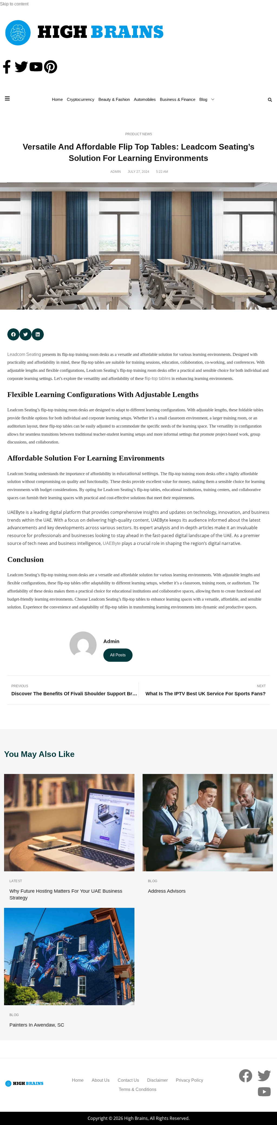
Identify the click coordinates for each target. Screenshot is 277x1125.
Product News (138, 134)
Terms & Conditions (137, 1089)
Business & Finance (177, 99)
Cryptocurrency (80, 99)
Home (57, 99)
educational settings (137, 473)
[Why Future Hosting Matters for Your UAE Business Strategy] (69, 822)
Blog (203, 99)
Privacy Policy (189, 1080)
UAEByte (112, 543)
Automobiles (145, 99)
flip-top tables (157, 378)
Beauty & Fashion (114, 99)
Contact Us (128, 1080)
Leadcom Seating (24, 354)
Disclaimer (157, 1080)
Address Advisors (167, 891)
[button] (270, 100)
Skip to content (14, 4)
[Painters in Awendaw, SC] (69, 956)
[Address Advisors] (208, 822)
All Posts (118, 655)
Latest (15, 881)
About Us (101, 1080)
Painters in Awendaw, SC (36, 1025)
